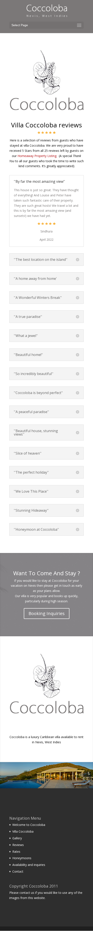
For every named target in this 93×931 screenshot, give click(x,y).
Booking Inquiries (47, 613)
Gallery (17, 838)
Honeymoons (21, 858)
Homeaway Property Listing (37, 156)
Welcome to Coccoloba (28, 825)
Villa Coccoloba (23, 831)
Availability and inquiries (28, 865)
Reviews (18, 845)
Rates (16, 851)
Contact (17, 871)
